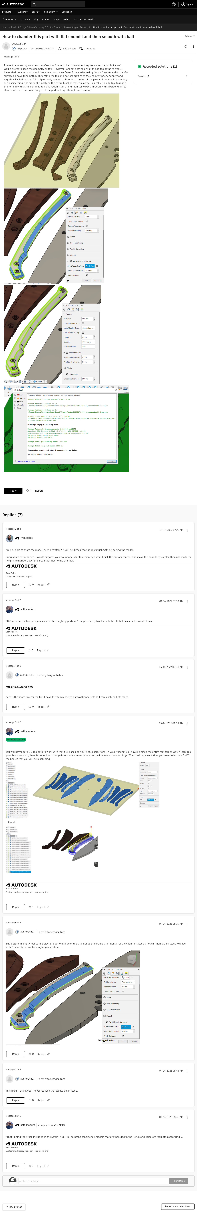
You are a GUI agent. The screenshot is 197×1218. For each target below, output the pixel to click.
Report (39, 490)
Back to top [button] (15, 1207)
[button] (193, 46)
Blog (36, 19)
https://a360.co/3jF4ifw (19, 687)
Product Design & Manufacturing (27, 27)
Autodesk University (84, 19)
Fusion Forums (54, 27)
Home (5, 27)
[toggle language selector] (174, 4)
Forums (24, 19)
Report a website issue (178, 1206)
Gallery (67, 19)
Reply (13, 490)
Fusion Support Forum (75, 27)
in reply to (50, 675)
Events (45, 19)
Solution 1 (143, 76)
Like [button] (28, 490)
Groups (56, 19)
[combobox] (58, 4)
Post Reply (179, 1181)
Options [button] (188, 36)
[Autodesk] (13, 4)
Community (9, 19)
